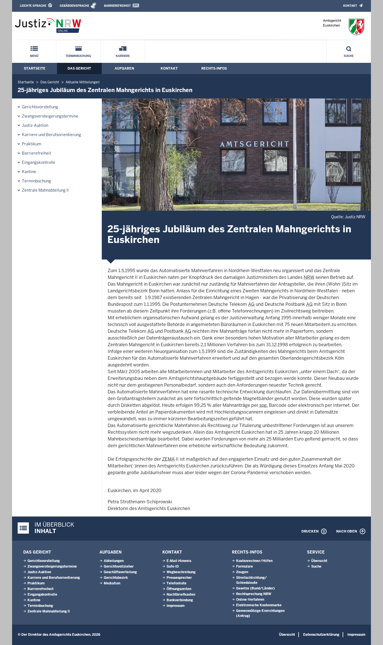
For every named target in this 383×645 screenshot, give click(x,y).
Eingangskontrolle (38, 162)
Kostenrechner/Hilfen (254, 561)
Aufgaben (124, 68)
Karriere (123, 56)
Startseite (34, 68)
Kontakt (350, 6)
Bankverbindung (180, 600)
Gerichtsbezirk (116, 577)
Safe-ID (173, 566)
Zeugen (242, 572)
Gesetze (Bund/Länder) (255, 588)
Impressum (175, 605)
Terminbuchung (78, 56)
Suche (349, 56)
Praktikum (31, 143)
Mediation (112, 583)
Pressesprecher (179, 577)
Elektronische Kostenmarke (259, 605)
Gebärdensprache (74, 6)
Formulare (244, 566)
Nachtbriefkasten (181, 594)
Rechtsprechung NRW (253, 594)
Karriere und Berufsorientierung (51, 134)
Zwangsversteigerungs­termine (50, 116)
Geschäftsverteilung (120, 572)
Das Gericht (79, 68)
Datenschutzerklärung (321, 634)
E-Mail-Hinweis (179, 561)
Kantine (29, 171)
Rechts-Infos (214, 68)
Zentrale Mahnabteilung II (45, 190)
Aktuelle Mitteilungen (83, 82)
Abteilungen (114, 561)
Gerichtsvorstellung (40, 106)
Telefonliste (176, 583)
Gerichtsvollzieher (119, 566)
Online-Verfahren (250, 599)
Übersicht (319, 561)
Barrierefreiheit (117, 6)
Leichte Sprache (33, 6)
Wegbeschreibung (181, 572)
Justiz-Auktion (35, 125)
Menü (34, 56)
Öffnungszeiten (179, 589)
